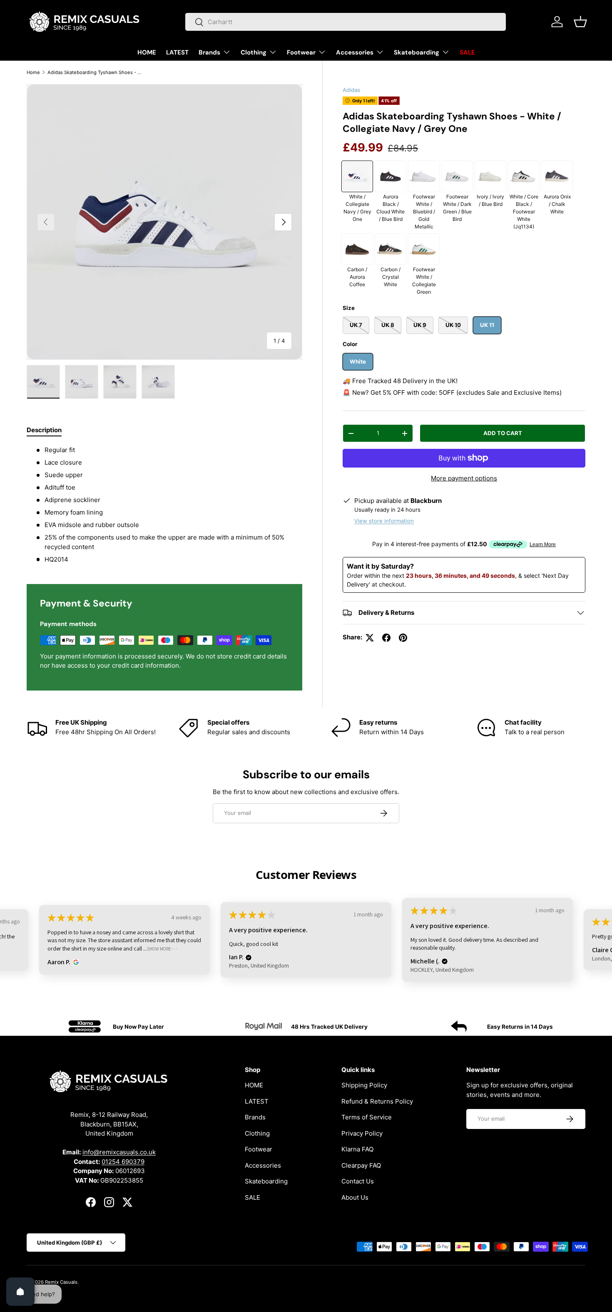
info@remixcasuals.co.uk (119, 1152)
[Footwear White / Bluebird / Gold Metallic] (423, 176)
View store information (384, 520)
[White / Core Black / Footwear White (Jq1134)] (523, 176)
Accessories (354, 52)
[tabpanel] (164, 505)
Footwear (301, 52)
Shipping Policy (364, 1085)
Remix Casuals (61, 1282)
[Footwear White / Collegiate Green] (423, 249)
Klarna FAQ (357, 1150)
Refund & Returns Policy (377, 1101)
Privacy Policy (362, 1133)
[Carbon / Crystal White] (390, 249)
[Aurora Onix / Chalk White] (557, 176)
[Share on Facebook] (386, 637)
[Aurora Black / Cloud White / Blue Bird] (390, 176)
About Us (354, 1197)
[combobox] (345, 22)
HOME (146, 52)
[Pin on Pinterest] (403, 637)
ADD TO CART (502, 433)
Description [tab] (44, 430)
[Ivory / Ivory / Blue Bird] (490, 176)
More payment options (464, 478)
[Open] (20, 1291)
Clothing (253, 52)
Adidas (351, 90)
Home (33, 72)
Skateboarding (416, 52)
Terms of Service (366, 1117)
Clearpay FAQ (361, 1165)
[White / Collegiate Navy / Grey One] (357, 176)
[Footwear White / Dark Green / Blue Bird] (457, 176)
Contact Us (357, 1182)
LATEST (177, 52)
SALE (467, 52)
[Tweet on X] (369, 637)
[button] (580, 21)
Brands (209, 52)
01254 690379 (123, 1162)
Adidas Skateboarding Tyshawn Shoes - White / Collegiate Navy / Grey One (94, 72)
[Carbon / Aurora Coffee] (357, 249)
